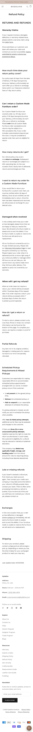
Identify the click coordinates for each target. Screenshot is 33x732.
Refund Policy (7, 659)
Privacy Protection (23, 712)
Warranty (5, 649)
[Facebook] (3, 608)
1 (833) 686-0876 (14, 592)
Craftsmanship (7, 666)
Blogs (4, 639)
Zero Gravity (6, 663)
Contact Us (6, 622)
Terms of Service (11, 712)
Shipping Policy (7, 656)
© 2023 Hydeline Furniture (11, 709)
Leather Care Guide (9, 673)
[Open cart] (30, 6)
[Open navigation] (2, 7)
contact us (11, 517)
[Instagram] (12, 608)
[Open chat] (29, 728)
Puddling (5, 676)
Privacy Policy (26, 709)
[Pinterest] (16, 608)
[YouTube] (21, 608)
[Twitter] (7, 608)
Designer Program (8, 632)
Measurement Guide (9, 669)
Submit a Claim (7, 653)
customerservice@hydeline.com (18, 597)
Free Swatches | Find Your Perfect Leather (16, 2)
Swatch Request (8, 629)
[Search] (27, 7)
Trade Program (7, 635)
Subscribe (10, 700)
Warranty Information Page (15, 248)
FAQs (4, 626)
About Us (5, 619)
